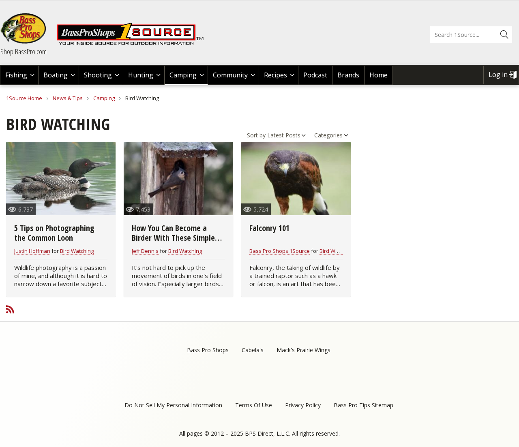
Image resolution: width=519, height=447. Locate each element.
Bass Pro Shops (208, 350)
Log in (498, 74)
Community (230, 75)
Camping (183, 75)
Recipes (275, 75)
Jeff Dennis (145, 251)
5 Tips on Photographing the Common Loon (54, 232)
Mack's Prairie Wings (303, 350)
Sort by (256, 135)
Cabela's (253, 350)
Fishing (16, 75)
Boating (55, 75)
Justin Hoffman (32, 251)
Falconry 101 (269, 227)
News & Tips (68, 98)
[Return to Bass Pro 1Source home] (133, 43)
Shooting (98, 75)
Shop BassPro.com (23, 51)
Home (378, 75)
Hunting (140, 75)
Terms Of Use (253, 405)
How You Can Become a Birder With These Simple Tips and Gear (173, 237)
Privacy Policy (303, 405)
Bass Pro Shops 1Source (279, 251)
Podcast (315, 75)
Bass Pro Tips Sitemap (363, 405)
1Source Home (24, 98)
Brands (348, 75)
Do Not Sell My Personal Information (173, 405)
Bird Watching (77, 251)
